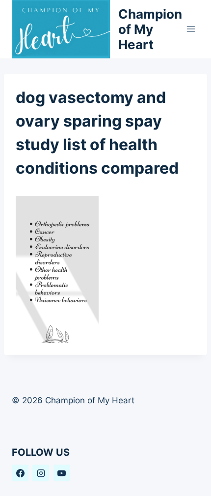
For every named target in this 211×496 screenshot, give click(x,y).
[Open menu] (191, 29)
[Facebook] (20, 473)
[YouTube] (61, 473)
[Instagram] (40, 473)
